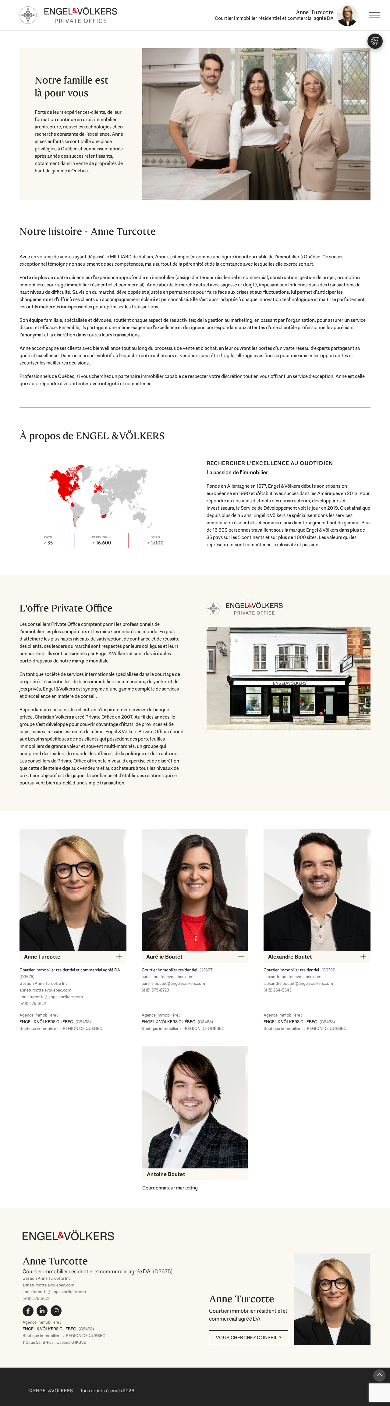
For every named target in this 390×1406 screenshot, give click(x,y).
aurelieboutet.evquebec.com (167, 976)
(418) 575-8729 (155, 990)
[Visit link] (110, 1285)
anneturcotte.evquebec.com (45, 990)
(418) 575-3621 (33, 1003)
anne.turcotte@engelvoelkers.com (51, 996)
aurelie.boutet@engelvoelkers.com (173, 983)
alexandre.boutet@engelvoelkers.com (298, 983)
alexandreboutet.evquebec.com (292, 976)
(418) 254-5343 (278, 990)
